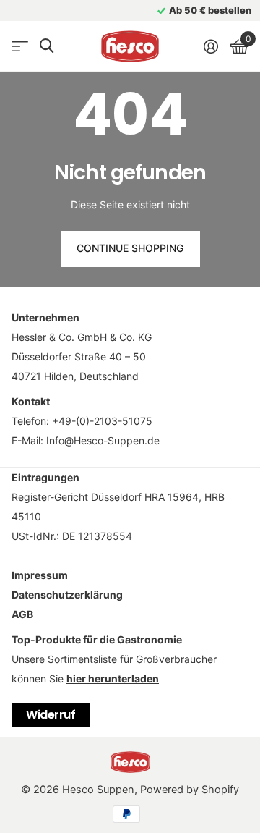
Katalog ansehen (20, 46)
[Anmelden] (210, 46)
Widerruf (50, 714)
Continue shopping (130, 248)
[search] (46, 46)
